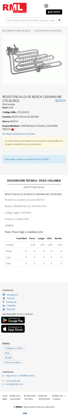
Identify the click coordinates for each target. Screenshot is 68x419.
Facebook (11, 301)
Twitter (11, 298)
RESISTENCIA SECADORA (48, 30)
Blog (7, 352)
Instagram (12, 294)
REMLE (19, 406)
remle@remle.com (14, 384)
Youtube (10, 309)
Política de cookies (58, 397)
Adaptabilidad (34, 187)
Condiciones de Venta (30, 397)
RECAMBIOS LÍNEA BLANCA (16, 30)
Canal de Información (44, 397)
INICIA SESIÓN (42, 159)
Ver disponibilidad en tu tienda (18, 133)
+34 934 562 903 (13, 380)
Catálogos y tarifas (14, 348)
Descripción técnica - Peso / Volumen (34, 180)
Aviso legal (5, 397)
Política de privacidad (15, 397)
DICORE (8, 357)
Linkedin (11, 305)
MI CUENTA (54, 12)
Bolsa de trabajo (12, 362)
